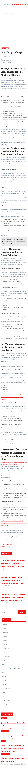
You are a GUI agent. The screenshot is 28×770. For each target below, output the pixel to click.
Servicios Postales (6, 700)
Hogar (3, 664)
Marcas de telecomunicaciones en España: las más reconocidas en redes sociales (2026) (12, 748)
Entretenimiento (6, 656)
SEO (3, 696)
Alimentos (4, 624)
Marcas (3, 672)
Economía (4, 640)
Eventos (4, 660)
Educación (4, 644)
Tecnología (4, 704)
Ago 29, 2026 (5, 569)
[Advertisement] (14, 29)
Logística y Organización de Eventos (11, 668)
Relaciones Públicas (7, 688)
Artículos (4, 628)
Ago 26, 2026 (5, 585)
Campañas (4, 636)
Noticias (4, 684)
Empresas (4, 652)
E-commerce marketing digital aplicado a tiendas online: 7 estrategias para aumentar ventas (12, 580)
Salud (3, 692)
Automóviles (5, 632)
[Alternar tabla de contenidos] (2, 66)
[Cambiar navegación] (3, 4)
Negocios (4, 680)
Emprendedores (5, 648)
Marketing (5, 48)
